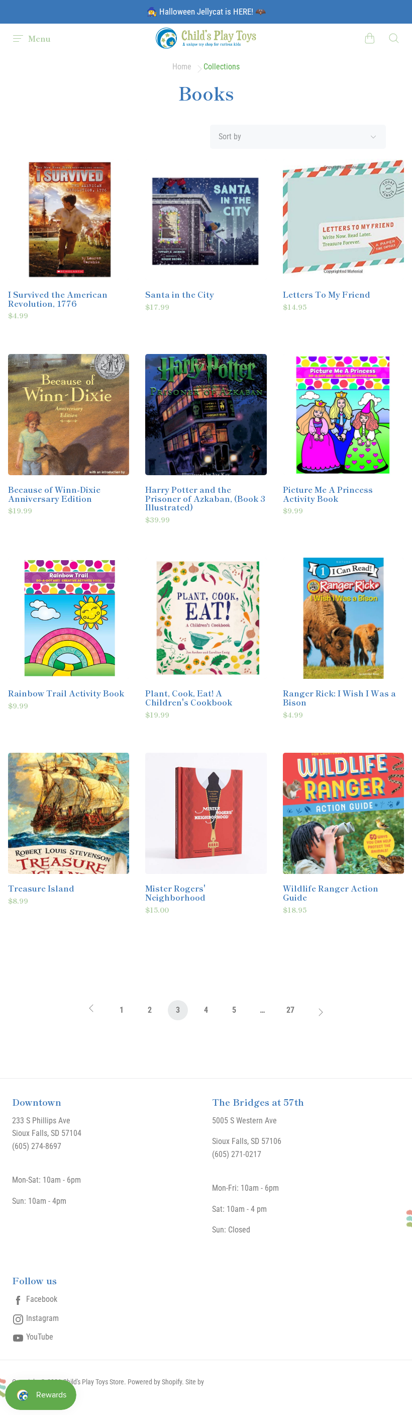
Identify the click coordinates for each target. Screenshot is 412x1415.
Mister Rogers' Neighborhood (175, 893)
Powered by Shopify (155, 1382)
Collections (221, 67)
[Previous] (93, 1013)
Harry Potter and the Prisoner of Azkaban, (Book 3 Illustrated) (205, 498)
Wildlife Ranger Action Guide (330, 893)
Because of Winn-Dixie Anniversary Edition (54, 494)
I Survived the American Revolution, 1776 (58, 299)
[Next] (318, 1013)
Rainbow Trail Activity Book (66, 693)
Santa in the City (179, 294)
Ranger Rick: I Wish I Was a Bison (339, 697)
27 (290, 1010)
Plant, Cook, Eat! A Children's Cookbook (188, 697)
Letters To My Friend (326, 294)
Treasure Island (41, 888)
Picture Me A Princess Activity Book (328, 494)
